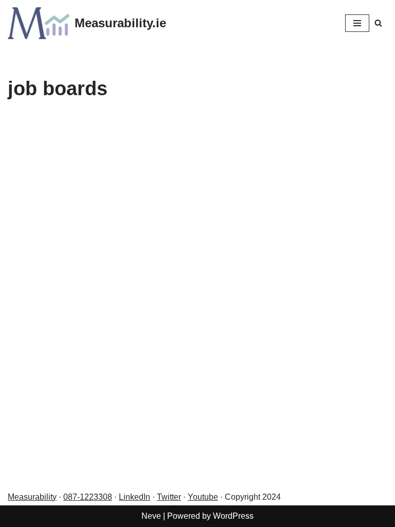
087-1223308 (87, 497)
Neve (151, 516)
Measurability (32, 497)
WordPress (233, 516)
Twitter (169, 497)
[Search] (378, 23)
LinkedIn (134, 497)
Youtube (203, 497)
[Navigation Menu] (357, 23)
